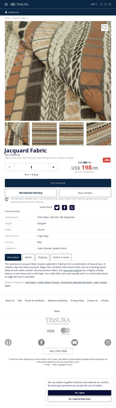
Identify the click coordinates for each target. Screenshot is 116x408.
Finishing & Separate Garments (76, 282)
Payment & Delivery (58, 300)
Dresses (56, 282)
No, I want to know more (79, 399)
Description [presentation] (13, 257)
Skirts (7, 285)
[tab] (13, 257)
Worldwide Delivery (30, 193)
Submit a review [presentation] (61, 257)
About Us (9, 300)
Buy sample (85, 193)
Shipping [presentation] (42, 257)
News (57, 311)
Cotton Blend (44, 282)
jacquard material (72, 270)
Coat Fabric (30, 282)
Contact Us (13, 12)
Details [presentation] (28, 257)
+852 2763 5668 (58, 351)
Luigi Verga (42, 235)
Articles (105, 300)
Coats (96, 282)
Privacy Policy (77, 300)
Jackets (103, 282)
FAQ (20, 300)
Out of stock (58, 183)
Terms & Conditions (35, 300)
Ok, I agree (79, 392)
